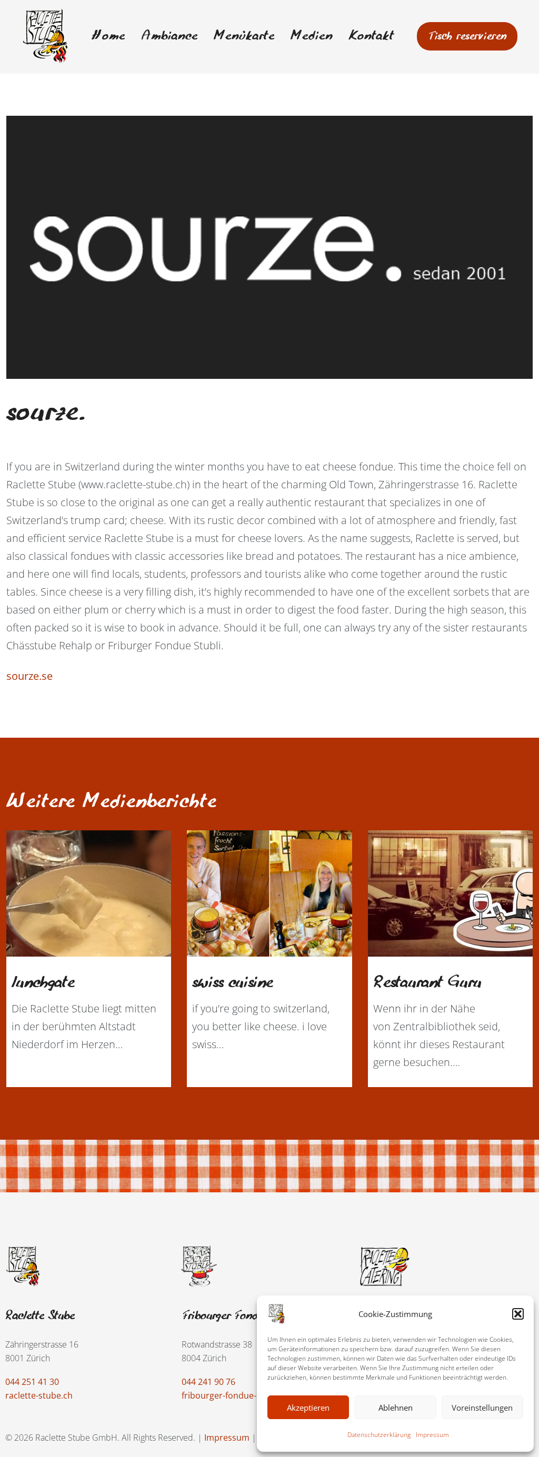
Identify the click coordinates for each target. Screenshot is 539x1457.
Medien (312, 36)
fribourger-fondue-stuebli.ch (238, 1395)
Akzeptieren (308, 1407)
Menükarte (244, 36)
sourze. (46, 412)
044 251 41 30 (32, 1382)
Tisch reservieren (467, 36)
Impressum (432, 1434)
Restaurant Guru (427, 983)
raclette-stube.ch (39, 1395)
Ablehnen (395, 1407)
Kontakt (371, 36)
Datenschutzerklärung (379, 1434)
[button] (518, 1314)
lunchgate (43, 983)
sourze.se (29, 676)
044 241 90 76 (208, 1382)
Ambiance (169, 36)
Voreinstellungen (482, 1407)
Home (108, 36)
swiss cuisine (232, 983)
